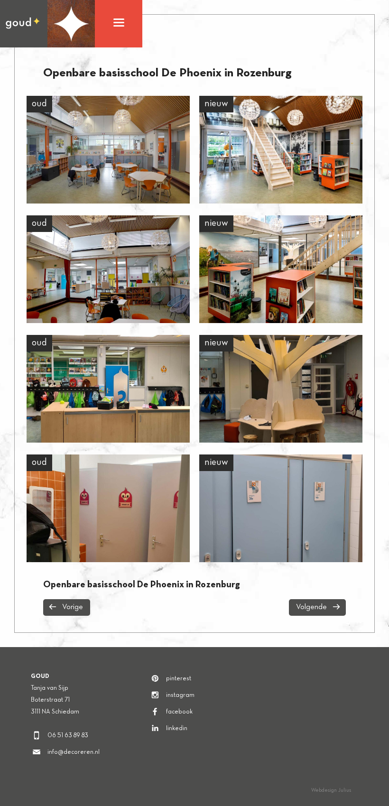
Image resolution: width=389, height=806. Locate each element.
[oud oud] (108, 150)
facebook (179, 712)
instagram (180, 695)
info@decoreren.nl (73, 752)
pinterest (178, 679)
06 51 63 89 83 (67, 736)
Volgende (311, 607)
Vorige (72, 607)
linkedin (176, 729)
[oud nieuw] (280, 150)
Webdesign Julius (331, 790)
